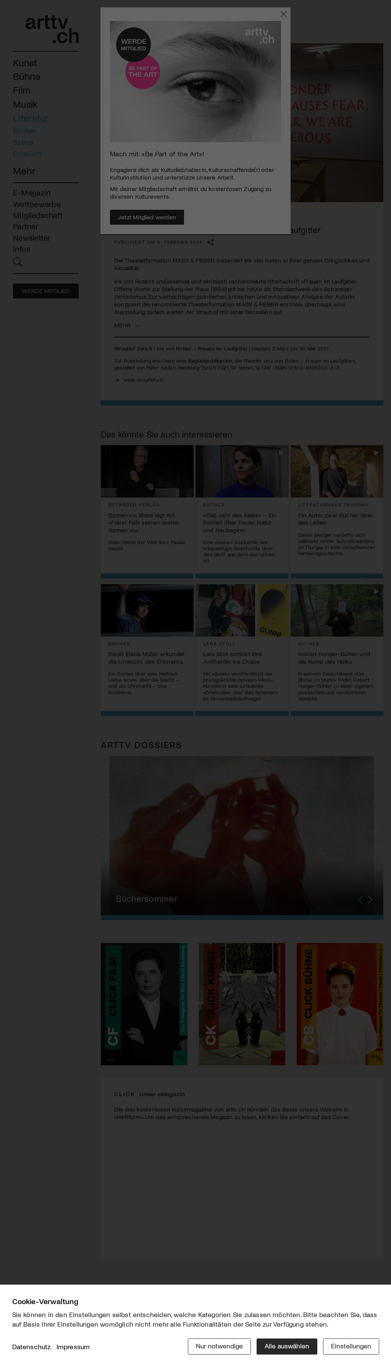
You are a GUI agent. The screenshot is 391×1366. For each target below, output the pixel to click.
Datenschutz (31, 1346)
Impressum (73, 1346)
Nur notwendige (219, 1346)
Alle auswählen (287, 1346)
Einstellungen (351, 1346)
